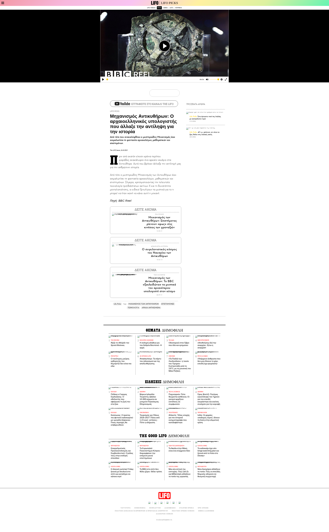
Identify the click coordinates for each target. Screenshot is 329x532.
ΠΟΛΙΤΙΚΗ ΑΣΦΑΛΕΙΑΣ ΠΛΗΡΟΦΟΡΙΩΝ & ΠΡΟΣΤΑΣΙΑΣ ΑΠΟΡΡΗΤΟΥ (141, 511)
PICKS (159, 8)
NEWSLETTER (155, 508)
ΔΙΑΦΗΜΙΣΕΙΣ (170, 508)
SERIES (165, 8)
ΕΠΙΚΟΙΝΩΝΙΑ (139, 508)
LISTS (171, 8)
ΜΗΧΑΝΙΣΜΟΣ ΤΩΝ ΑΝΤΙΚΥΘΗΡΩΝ (144, 304)
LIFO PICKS (169, 3)
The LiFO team (115, 150)
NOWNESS (178, 8)
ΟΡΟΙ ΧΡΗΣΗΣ (203, 508)
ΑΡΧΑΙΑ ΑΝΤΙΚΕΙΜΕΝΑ (151, 308)
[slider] (152, 79)
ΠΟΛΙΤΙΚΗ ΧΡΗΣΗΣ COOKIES (183, 511)
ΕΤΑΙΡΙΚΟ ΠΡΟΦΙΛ (186, 508)
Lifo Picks (117, 304)
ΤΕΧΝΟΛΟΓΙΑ (133, 308)
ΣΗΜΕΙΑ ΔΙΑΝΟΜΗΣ (206, 511)
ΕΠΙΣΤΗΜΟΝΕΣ (167, 304)
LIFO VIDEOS (151, 8)
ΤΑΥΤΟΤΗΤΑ (126, 508)
